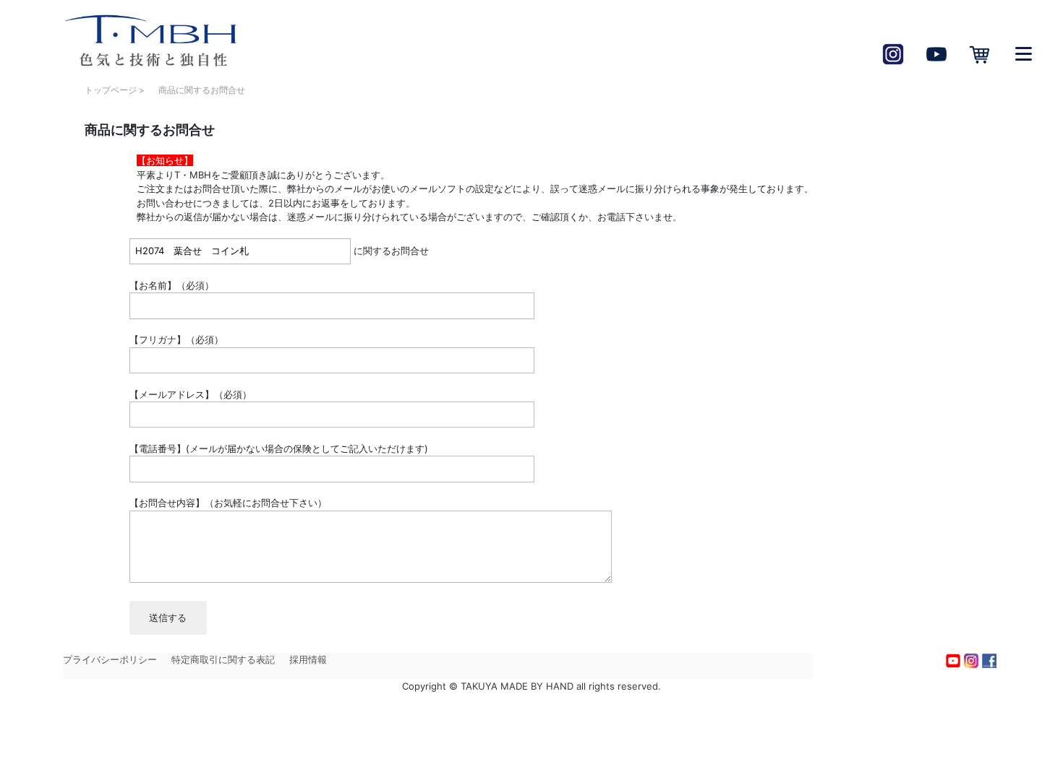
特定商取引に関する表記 (223, 659)
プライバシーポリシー (110, 659)
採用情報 (308, 659)
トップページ (111, 89)
